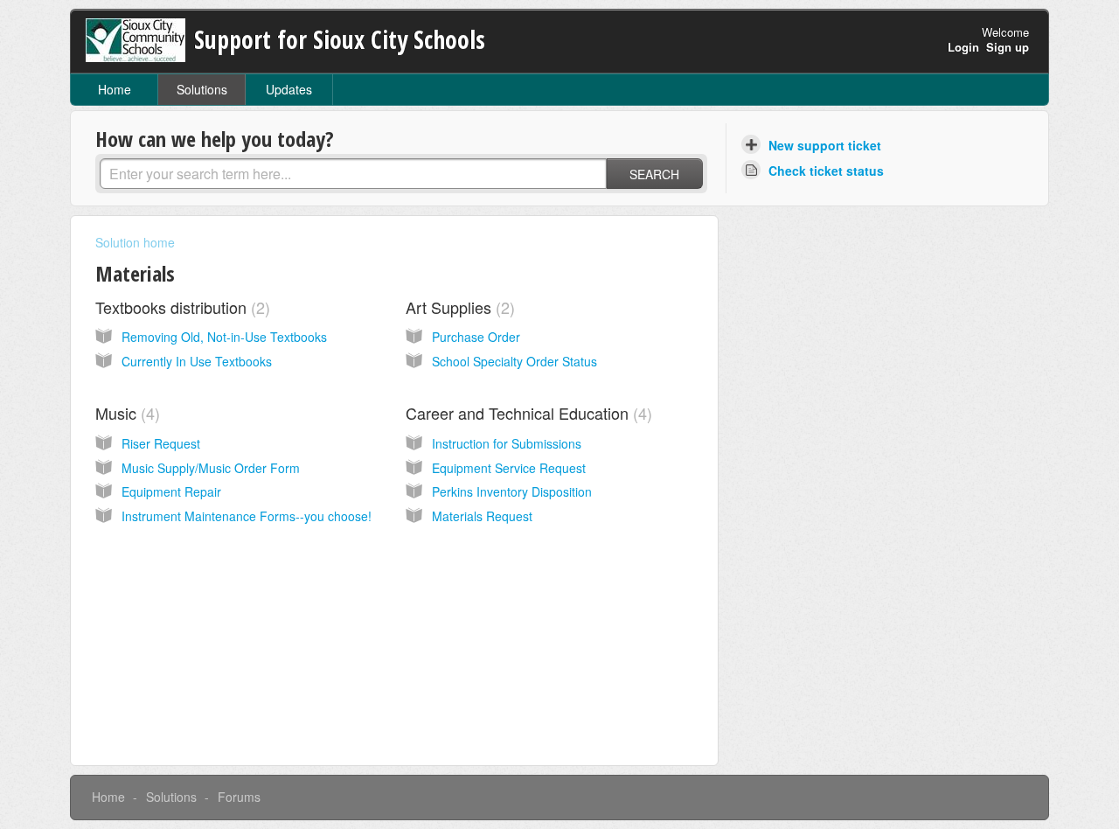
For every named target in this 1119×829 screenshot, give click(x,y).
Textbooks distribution (180, 307)
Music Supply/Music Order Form (211, 468)
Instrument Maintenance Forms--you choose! (247, 516)
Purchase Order (476, 336)
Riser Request (161, 443)
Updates (289, 89)
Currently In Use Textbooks (197, 361)
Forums (239, 796)
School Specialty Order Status (514, 361)
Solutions (202, 89)
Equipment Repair (171, 491)
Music (125, 412)
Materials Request (482, 516)
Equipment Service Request (509, 468)
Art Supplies (458, 307)
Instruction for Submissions (506, 443)
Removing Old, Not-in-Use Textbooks (224, 336)
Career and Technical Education (526, 412)
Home (114, 89)
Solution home (135, 242)
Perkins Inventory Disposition (512, 491)
